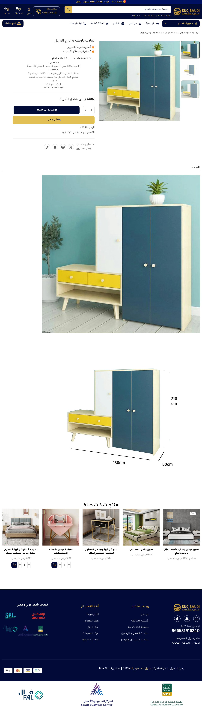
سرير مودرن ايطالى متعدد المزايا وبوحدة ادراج (181, 552)
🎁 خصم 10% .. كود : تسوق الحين (101, 2)
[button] (29, 11)
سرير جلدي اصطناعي (141, 550)
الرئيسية (195, 33)
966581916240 (49, 13)
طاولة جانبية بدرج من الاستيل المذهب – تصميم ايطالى (101, 552)
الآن (78, 149)
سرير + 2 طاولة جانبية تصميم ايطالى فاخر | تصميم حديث (20, 552)
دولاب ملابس (171, 33)
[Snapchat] (55, 147)
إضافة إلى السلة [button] (64, 528)
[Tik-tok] (47, 147)
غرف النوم (184, 33)
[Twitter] (71, 147)
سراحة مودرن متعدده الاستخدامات (61, 552)
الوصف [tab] (195, 167)
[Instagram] (63, 147)
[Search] (68, 9)
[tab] (195, 168)
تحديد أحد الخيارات (184, 528)
